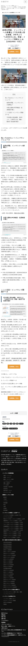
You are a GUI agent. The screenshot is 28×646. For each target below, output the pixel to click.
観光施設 (6, 510)
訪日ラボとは (4, 613)
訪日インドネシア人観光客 (10, 555)
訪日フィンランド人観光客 (10, 585)
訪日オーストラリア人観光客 (10, 587)
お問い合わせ (4, 628)
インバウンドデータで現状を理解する (11, 589)
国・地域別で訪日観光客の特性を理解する (12, 540)
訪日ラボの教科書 (8, 602)
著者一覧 (3, 616)
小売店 (5, 499)
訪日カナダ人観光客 (8, 566)
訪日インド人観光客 (8, 561)
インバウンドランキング (9, 593)
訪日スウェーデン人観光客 (10, 579)
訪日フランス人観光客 (9, 570)
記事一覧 (3, 618)
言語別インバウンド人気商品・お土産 (12, 533)
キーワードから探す (8, 517)
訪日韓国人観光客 (8, 548)
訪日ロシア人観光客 (8, 576)
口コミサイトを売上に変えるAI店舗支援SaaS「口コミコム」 (13, 630)
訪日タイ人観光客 (8, 549)
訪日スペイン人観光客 (9, 577)
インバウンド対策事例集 (8, 473)
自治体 (5, 508)
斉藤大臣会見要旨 (19, 213)
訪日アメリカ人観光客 (9, 564)
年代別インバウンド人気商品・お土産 (12, 535)
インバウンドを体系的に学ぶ (9, 596)
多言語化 (6, 488)
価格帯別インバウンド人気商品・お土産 (13, 520)
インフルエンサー (8, 481)
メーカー (6, 501)
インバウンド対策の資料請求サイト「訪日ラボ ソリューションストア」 (13, 635)
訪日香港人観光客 (8, 546)
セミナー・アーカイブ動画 (10, 600)
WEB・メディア (7, 477)
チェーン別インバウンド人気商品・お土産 (13, 528)
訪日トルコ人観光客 (8, 563)
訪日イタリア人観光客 (9, 574)
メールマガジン (4, 620)
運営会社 (3, 615)
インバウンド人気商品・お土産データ (11, 512)
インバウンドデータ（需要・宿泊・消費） (13, 592)
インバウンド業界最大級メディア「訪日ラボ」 (12, 633)
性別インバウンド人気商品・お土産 (12, 537)
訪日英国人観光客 (8, 568)
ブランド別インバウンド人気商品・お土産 (13, 524)
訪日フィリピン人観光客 (9, 557)
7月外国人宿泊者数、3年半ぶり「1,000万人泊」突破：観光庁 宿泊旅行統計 (15, 119)
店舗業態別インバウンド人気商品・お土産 (13, 526)
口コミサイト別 (7, 492)
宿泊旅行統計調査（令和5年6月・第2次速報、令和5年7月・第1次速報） (13, 360)
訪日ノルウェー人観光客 (9, 583)
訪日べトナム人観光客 (9, 559)
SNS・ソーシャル (8, 475)
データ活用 (6, 485)
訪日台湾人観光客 (8, 544)
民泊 (5, 504)
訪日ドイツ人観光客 (8, 572)
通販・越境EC (7, 483)
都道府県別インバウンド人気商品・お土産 (13, 530)
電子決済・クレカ (8, 490)
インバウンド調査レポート (10, 598)
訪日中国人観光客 (8, 542)
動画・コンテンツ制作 (9, 479)
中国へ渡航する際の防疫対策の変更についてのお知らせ (14, 280)
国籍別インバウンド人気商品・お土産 (12, 532)
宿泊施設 (6, 502)
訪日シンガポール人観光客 (10, 551)
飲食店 (5, 497)
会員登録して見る (14, 51)
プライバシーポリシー (6, 624)
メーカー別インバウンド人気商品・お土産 (13, 522)
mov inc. (17, 641)
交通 (5, 506)
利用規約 (3, 622)
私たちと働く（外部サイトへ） (8, 626)
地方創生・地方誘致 (8, 486)
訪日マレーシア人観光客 (9, 553)
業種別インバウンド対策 (8, 494)
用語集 (5, 604)
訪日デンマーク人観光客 (9, 581)
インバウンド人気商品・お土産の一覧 (12, 515)
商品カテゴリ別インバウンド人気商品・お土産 (14, 518)
